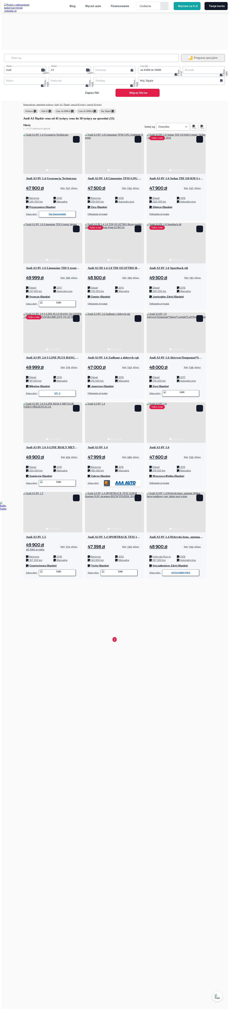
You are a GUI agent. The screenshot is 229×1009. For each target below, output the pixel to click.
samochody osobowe (45, 104)
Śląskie (66, 104)
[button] (25, 70)
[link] (69, 188)
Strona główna (29, 104)
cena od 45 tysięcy (78, 104)
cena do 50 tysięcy (94, 104)
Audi (56, 104)
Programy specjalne (206, 57)
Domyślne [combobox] (163, 126)
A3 (61, 104)
